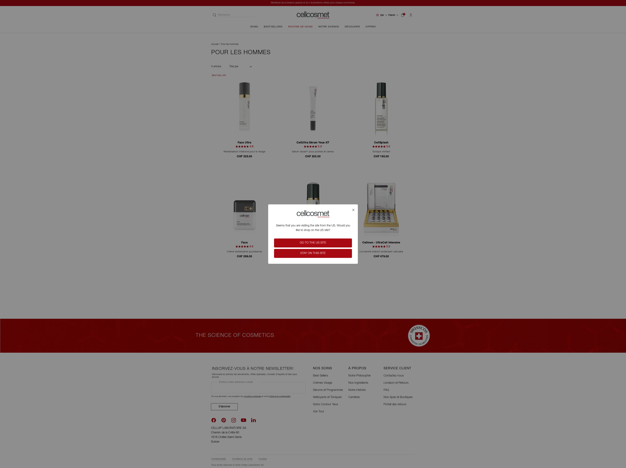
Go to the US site (313, 242)
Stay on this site (313, 253)
